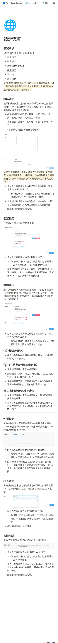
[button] (12, 3)
